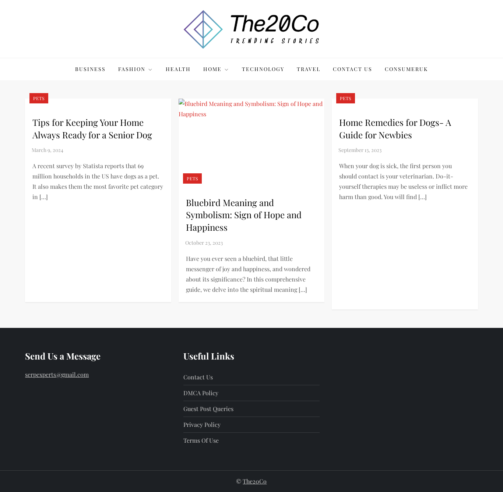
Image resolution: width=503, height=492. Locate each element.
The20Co (255, 481)
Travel (308, 69)
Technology (263, 69)
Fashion (131, 69)
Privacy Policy (202, 424)
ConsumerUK (406, 69)
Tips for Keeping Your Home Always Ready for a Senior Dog (92, 128)
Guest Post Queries (208, 409)
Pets (39, 98)
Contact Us (352, 69)
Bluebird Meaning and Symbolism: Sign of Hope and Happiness (244, 215)
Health (178, 69)
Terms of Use (201, 440)
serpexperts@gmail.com (57, 374)
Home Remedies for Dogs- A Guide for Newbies (395, 128)
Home (212, 69)
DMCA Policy (200, 393)
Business (90, 69)
